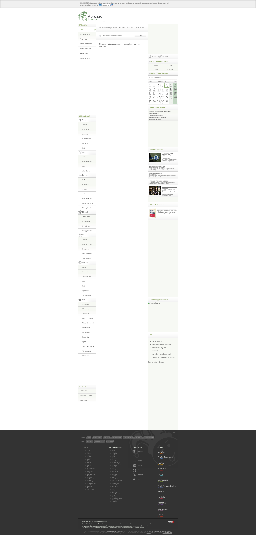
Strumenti (85, 356)
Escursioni (90, 482)
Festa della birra (154, 113)
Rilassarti (140, 470)
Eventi (82, 29)
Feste (88, 455)
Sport (84, 342)
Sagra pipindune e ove (156, 115)
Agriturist (85, 134)
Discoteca (89, 470)
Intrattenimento (91, 468)
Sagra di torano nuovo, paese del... (160, 111)
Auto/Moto (85, 313)
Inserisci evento (85, 34)
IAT (113, 459)
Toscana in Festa (167, 504)
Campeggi (85, 184)
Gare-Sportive (91, 474)
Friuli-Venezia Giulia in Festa (167, 487)
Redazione (84, 391)
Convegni (89, 477)
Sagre (88, 450)
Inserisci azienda (86, 44)
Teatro (88, 452)
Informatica (86, 327)
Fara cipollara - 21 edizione (157, 117)
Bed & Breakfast (87, 203)
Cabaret (89, 458)
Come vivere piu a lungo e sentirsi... (166, 209)
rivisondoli (155, 351)
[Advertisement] (163, 36)
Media (84, 267)
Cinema (89, 453)
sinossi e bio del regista (155, 173)
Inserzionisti (84, 400)
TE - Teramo (170, 69)
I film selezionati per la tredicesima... (158, 180)
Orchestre (85, 304)
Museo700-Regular (159, 348)
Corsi (88, 473)
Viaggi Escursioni (88, 323)
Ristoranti (85, 129)
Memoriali (89, 486)
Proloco (84, 281)
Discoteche (86, 221)
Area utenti (84, 39)
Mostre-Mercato (91, 488)
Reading (89, 480)
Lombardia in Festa (167, 481)
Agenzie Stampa (87, 318)
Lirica (88, 461)
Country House (87, 138)
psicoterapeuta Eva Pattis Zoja (157, 166)
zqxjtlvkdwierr (157, 341)
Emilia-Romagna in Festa (167, 458)
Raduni (89, 485)
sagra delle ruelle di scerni (161, 344)
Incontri (89, 465)
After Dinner (86, 171)
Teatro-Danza (90, 471)
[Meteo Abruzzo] (154, 303)
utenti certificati (91, 527)
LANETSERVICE (167, 533)
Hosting (149, 533)
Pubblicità (163, 531)
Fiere (88, 459)
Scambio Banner (86, 396)
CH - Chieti (169, 65)
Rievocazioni (90, 489)
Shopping (85, 309)
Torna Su (171, 432)
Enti (83, 286)
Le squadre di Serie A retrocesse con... (167, 154)
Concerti (89, 464)
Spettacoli (85, 290)
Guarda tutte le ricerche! (156, 362)
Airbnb (84, 124)
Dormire (140, 460)
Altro (139, 479)
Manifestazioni (91, 476)
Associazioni (86, 276)
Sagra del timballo (155, 119)
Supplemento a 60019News (114, 531)
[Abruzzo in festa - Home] (91, 16)
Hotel (84, 180)
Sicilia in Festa (167, 515)
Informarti (140, 474)
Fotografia (85, 337)
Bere (139, 456)
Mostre (89, 462)
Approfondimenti (86, 48)
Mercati (89, 467)
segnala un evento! (137, 526)
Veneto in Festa (167, 492)
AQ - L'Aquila (155, 65)
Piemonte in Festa (167, 470)
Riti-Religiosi (90, 479)
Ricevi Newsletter (86, 58)
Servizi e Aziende (88, 346)
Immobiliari (86, 332)
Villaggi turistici (87, 208)
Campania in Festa (167, 510)
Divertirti (140, 465)
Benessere (86, 249)
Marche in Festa (167, 453)
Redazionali (84, 53)
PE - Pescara (155, 69)
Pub (83, 148)
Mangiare (140, 451)
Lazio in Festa (167, 475)
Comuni (85, 272)
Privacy (169, 531)
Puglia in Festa (167, 464)
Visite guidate (86, 295)
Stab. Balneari (87, 254)
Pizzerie (85, 143)
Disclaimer (156, 531)
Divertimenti (86, 226)
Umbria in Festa (167, 498)
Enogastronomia (91, 483)
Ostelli (84, 189)
